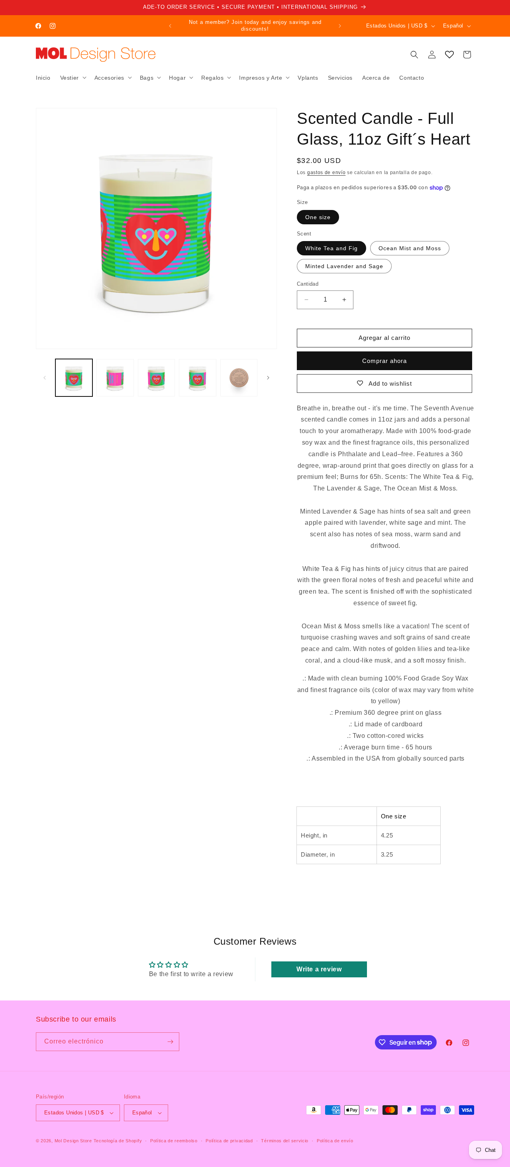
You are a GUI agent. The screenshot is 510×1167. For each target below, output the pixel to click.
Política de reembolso (174, 1140)
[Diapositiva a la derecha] (268, 377)
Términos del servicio (284, 1140)
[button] (72, 77)
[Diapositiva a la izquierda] (44, 377)
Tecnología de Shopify (118, 1140)
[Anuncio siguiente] (340, 25)
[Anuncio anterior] (170, 25)
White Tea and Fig (331, 248)
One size (318, 217)
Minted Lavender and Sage (344, 266)
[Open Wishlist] (449, 54)
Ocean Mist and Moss (410, 248)
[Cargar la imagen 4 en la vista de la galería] (114, 377)
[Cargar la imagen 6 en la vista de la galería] (197, 377)
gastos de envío (326, 172)
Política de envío (335, 1140)
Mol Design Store (73, 1140)
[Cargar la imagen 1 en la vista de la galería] (73, 377)
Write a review (318, 969)
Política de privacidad (229, 1140)
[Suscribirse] (170, 1041)
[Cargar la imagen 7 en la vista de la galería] (238, 377)
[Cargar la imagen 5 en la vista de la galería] (156, 377)
